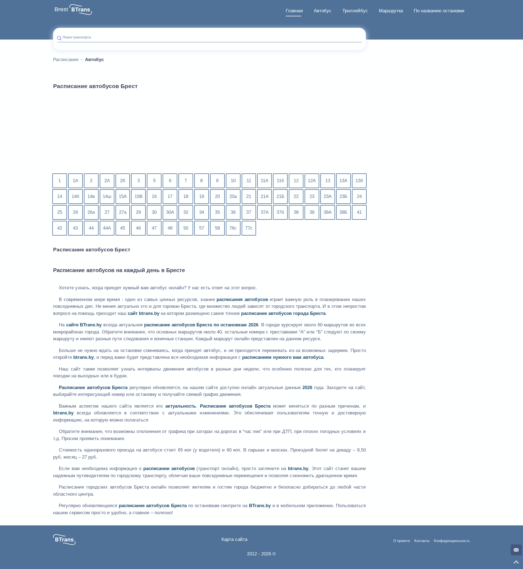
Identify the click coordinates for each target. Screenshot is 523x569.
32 (185, 212)
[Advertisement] (209, 135)
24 (359, 196)
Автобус (323, 10)
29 (138, 212)
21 (248, 196)
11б (280, 180)
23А (328, 196)
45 (122, 228)
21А (265, 196)
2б (122, 180)
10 (233, 180)
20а (233, 196)
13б (359, 180)
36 (233, 212)
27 (107, 212)
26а (91, 212)
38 (296, 212)
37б (280, 212)
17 (170, 196)
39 (311, 212)
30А (170, 212)
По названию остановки (439, 10)
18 (185, 196)
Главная (294, 10)
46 (138, 228)
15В (138, 196)
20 (217, 196)
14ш (107, 196)
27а (122, 212)
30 (154, 212)
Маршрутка (391, 10)
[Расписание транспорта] (80, 9)
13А (343, 180)
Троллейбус (355, 10)
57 (201, 228)
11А (264, 180)
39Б (343, 212)
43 (75, 228)
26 (75, 212)
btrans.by (149, 313)
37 (248, 212)
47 (154, 228)
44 (91, 228)
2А (107, 180)
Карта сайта (234, 539)
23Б (343, 196)
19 (201, 196)
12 (296, 180)
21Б (280, 196)
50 (185, 228)
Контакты (422, 541)
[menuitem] (294, 11)
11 (249, 180)
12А (312, 180)
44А (107, 228)
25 (59, 212)
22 (296, 196)
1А (75, 180)
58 (217, 228)
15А (123, 196)
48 (170, 228)
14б (75, 196)
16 (154, 196)
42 (59, 228)
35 (217, 212)
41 (359, 212)
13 (327, 180)
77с (249, 228)
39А (328, 212)
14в (91, 196)
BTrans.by (91, 324)
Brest (61, 9)
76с (233, 228)
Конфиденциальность (452, 541)
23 (311, 196)
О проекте (401, 541)
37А (265, 212)
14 (59, 196)
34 (201, 212)
